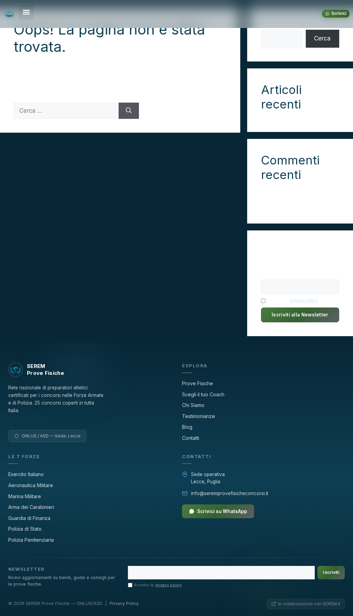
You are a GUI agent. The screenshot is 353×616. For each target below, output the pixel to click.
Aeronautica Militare (30, 485)
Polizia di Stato (25, 529)
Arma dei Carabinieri (31, 507)
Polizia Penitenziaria (31, 540)
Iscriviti (331, 572)
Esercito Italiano (26, 474)
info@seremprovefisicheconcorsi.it (229, 493)
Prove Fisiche (197, 383)
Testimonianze (198, 416)
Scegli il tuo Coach (203, 394)
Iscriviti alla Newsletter (300, 315)
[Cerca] (129, 111)
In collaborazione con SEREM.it (309, 603)
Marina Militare (24, 496)
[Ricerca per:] (66, 110)
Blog (187, 427)
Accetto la (293, 300)
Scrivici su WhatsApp (222, 511)
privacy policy (304, 300)
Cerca (322, 38)
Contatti (190, 438)
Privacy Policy (124, 603)
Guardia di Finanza (29, 518)
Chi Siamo (193, 405)
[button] (26, 12)
